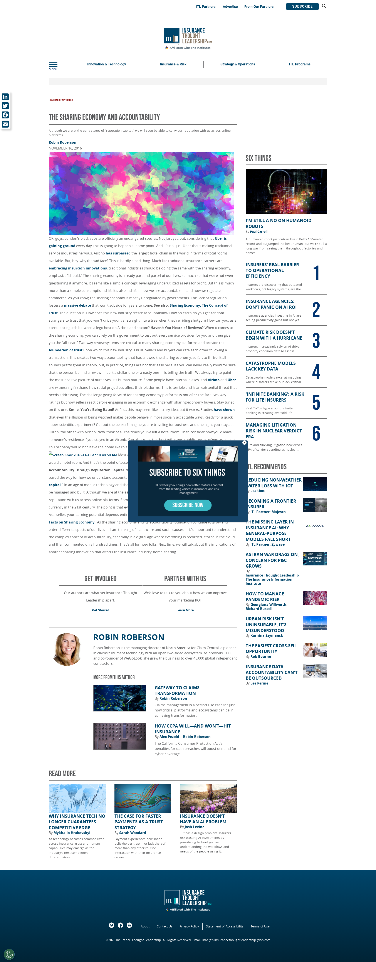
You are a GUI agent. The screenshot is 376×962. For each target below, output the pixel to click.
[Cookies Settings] (9, 954)
